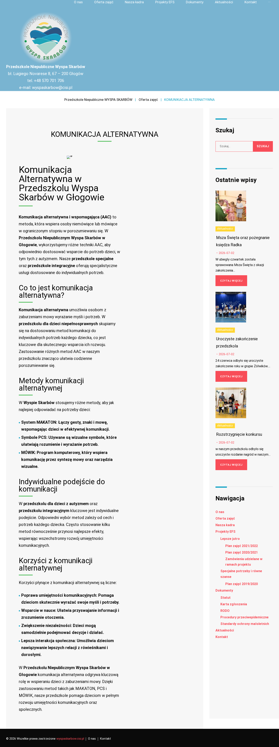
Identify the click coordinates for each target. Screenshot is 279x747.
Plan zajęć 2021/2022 (241, 546)
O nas (78, 2)
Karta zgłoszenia (233, 604)
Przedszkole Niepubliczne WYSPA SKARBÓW (98, 100)
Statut (225, 598)
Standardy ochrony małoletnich (244, 624)
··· (269, 2)
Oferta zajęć (103, 2)
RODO (225, 611)
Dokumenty (194, 2)
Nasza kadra (134, 2)
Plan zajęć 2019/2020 (241, 584)
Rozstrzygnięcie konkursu (239, 434)
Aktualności (224, 2)
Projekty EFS (164, 2)
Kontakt (250, 2)
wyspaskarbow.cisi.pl (70, 738)
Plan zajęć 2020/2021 (241, 552)
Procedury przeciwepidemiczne (244, 617)
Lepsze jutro (230, 539)
